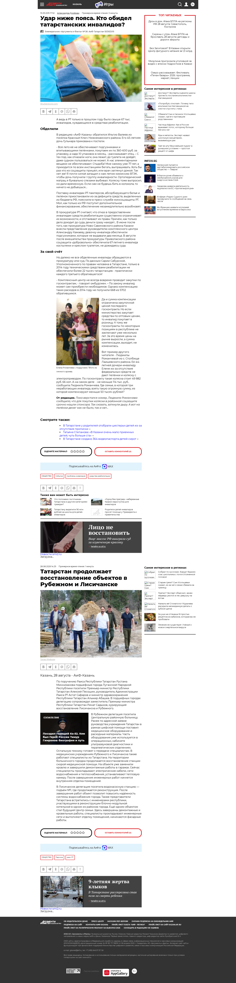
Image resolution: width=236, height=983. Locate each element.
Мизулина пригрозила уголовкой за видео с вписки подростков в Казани (170, 62)
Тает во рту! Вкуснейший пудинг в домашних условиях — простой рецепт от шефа (175, 148)
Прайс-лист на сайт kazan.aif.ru (165, 925)
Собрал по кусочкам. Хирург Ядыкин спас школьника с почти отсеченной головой (176, 574)
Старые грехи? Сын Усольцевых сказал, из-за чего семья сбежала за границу (176, 585)
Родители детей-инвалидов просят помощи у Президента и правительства (121, 512)
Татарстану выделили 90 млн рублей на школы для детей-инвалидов (68, 512)
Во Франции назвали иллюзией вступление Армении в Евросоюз (174, 208)
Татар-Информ (47, 659)
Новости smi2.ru (51, 554)
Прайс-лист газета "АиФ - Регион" (128, 925)
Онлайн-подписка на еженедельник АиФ (152, 921)
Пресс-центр (97, 921)
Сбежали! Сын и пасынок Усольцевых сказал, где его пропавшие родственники (177, 116)
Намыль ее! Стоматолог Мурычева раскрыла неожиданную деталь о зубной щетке (175, 606)
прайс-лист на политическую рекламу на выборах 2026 (92, 928)
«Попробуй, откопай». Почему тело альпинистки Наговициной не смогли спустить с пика (176, 106)
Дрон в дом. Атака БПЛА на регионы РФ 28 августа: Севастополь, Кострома (170, 24)
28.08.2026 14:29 (48, 566)
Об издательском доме (76, 921)
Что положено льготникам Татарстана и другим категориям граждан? (70, 502)
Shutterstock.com (49, 104)
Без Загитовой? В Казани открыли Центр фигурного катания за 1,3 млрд (170, 49)
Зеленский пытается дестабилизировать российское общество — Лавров (173, 167)
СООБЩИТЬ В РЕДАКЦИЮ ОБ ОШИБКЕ (141, 928)
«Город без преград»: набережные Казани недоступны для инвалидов (122, 502)
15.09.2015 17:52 (47, 13)
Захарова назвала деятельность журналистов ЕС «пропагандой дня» (175, 187)
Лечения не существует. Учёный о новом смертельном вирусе (175, 626)
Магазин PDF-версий (117, 921)
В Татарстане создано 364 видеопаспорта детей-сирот (99, 438)
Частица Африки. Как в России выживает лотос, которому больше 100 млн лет (175, 127)
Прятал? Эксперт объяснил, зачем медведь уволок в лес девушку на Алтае (175, 595)
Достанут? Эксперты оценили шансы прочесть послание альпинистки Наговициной (176, 95)
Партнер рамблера (91, 971)
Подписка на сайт (73, 925)
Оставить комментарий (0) (118, 452)
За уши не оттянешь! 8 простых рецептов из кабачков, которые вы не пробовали (177, 617)
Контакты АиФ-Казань (97, 925)
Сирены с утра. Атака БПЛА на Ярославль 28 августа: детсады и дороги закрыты (170, 37)
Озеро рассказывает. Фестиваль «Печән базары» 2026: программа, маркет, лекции (170, 75)
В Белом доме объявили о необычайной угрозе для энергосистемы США (170, 177)
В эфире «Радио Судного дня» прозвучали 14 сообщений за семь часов (174, 199)
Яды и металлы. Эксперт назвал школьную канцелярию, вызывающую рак (174, 138)
